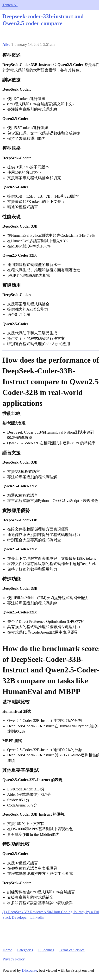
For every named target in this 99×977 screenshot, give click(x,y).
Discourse (29, 970)
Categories (25, 950)
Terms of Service (72, 950)
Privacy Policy (14, 959)
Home (7, 950)
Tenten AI (10, 5)
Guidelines (46, 950)
